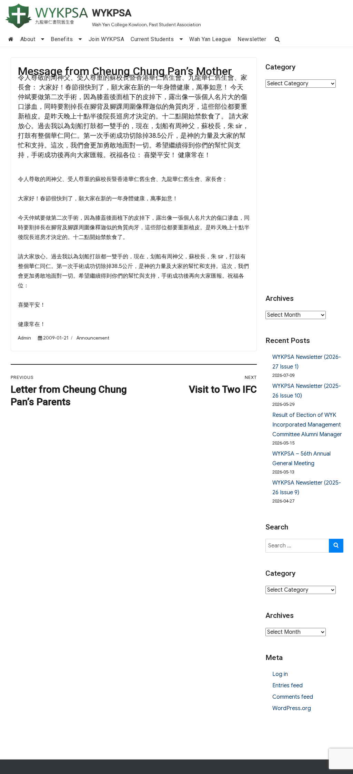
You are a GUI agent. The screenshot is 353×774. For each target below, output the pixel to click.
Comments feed (292, 697)
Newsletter (252, 39)
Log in (280, 674)
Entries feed (287, 685)
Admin (24, 338)
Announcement (93, 338)
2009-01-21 (56, 338)
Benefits (62, 39)
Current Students (152, 39)
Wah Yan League (210, 39)
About (28, 39)
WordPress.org (291, 708)
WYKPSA (111, 13)
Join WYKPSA (106, 39)
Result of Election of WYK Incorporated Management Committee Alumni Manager (307, 425)
